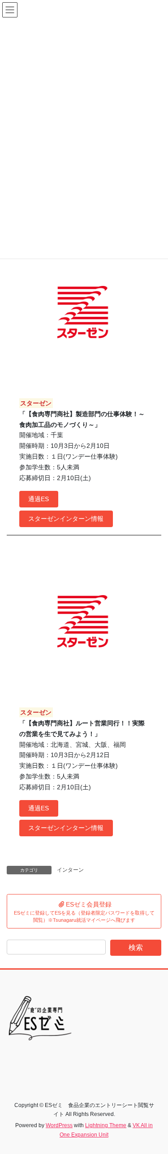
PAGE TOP (155, 1111)
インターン (70, 870)
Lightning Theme (105, 1125)
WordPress (59, 1125)
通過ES (38, 498)
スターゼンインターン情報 (65, 518)
